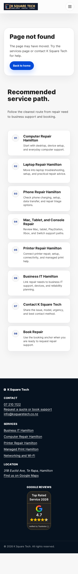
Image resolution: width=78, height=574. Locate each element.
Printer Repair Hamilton (20, 443)
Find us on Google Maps (21, 475)
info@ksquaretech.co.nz (21, 414)
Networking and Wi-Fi (19, 455)
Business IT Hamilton (19, 430)
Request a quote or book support (28, 409)
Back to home (21, 65)
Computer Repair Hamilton (23, 436)
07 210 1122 (12, 404)
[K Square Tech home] (21, 6)
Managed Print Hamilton (21, 449)
